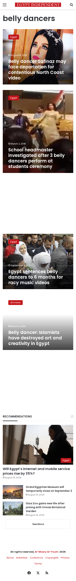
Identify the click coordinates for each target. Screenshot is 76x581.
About (10, 557)
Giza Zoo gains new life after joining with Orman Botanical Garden (45, 507)
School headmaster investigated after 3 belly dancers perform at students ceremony (36, 158)
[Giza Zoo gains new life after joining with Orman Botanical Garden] (13, 508)
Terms (38, 563)
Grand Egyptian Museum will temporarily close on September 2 (49, 489)
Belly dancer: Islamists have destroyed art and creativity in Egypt (35, 337)
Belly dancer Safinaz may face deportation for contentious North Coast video (37, 69)
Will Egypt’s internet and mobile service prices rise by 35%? (36, 471)
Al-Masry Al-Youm (46, 552)
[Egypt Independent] (38, 5)
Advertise (21, 557)
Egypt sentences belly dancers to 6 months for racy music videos (35, 277)
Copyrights (51, 557)
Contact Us (36, 557)
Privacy (65, 557)
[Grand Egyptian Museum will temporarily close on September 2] (13, 492)
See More (38, 524)
